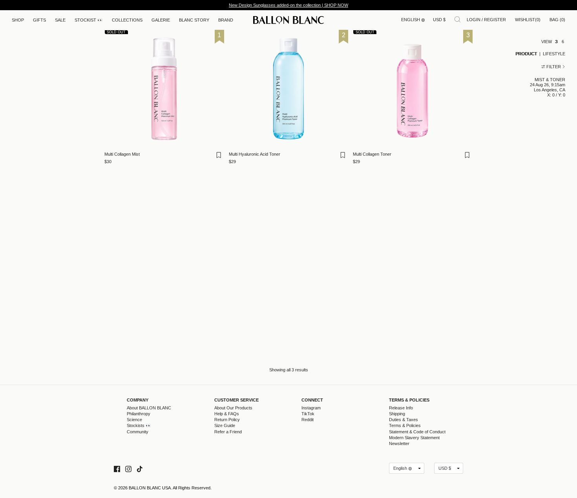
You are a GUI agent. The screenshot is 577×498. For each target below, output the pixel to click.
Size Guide (224, 425)
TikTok (307, 413)
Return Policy (227, 419)
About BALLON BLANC (149, 407)
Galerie (161, 20)
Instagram (311, 407)
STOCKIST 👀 (89, 20)
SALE (60, 20)
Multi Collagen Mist (122, 154)
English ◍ (413, 19)
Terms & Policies (409, 400)
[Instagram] (128, 468)
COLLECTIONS (127, 20)
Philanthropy (138, 413)
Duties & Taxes (403, 419)
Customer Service (236, 400)
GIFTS (39, 20)
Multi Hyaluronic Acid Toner (254, 154)
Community (137, 431)
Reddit (307, 419)
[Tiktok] (140, 468)
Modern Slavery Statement (414, 437)
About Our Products (233, 407)
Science (134, 419)
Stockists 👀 (139, 425)
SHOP (18, 20)
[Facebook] (117, 468)
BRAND (225, 20)
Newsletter (399, 443)
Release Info (401, 407)
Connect (312, 400)
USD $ (439, 19)
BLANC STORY (194, 20)
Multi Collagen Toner (372, 154)
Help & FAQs (226, 413)
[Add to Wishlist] (219, 157)
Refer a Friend (228, 431)
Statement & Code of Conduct (417, 431)
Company (137, 400)
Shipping (397, 413)
